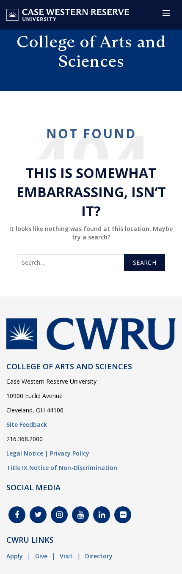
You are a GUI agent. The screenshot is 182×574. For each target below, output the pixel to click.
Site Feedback (26, 424)
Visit (66, 556)
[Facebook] (16, 514)
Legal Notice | (27, 453)
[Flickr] (122, 514)
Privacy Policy (69, 453)
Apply (14, 556)
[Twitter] (38, 514)
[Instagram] (59, 514)
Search (144, 262)
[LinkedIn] (101, 514)
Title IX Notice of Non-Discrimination (61, 468)
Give (41, 556)
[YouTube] (80, 514)
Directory (99, 556)
